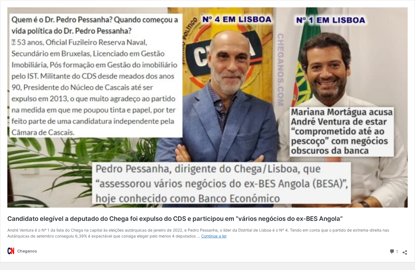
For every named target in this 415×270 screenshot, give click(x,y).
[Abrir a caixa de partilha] (405, 250)
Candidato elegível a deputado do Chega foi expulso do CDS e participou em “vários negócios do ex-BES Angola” (175, 218)
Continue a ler (214, 236)
